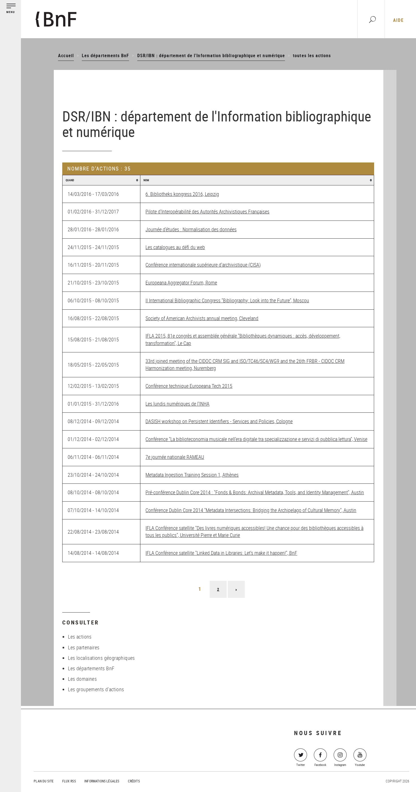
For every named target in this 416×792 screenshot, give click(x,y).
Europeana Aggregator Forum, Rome (181, 282)
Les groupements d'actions (96, 689)
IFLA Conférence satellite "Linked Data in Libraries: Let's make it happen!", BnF (221, 552)
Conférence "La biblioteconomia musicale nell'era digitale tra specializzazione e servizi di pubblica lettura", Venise (256, 439)
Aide (398, 20)
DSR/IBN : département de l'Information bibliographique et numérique (211, 55)
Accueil (66, 55)
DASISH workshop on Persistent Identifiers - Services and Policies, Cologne (219, 421)
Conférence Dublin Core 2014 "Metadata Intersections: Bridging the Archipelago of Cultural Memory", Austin (250, 510)
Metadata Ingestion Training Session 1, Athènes (192, 474)
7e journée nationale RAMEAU (174, 456)
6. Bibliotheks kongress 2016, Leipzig (182, 193)
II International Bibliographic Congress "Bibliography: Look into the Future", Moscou (227, 300)
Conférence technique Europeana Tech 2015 (188, 385)
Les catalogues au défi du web (175, 247)
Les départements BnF (105, 55)
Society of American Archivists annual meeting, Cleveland (201, 318)
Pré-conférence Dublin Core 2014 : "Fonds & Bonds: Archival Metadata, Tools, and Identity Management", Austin (254, 492)
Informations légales (101, 781)
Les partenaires (83, 647)
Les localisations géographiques (101, 657)
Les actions (79, 636)
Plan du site (43, 781)
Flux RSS (69, 781)
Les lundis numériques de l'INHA (177, 403)
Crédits (134, 781)
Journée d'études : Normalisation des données (191, 229)
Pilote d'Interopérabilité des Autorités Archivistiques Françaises (207, 211)
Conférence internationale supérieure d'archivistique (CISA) (203, 264)
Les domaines (82, 678)
